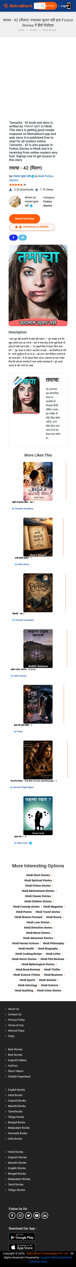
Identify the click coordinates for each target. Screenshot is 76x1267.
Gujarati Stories (17, 1157)
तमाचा (52, 379)
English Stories (17, 1168)
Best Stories (15, 1049)
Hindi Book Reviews (28, 969)
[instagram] (20, 1215)
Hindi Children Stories (38, 901)
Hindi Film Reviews (52, 959)
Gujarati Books (17, 1100)
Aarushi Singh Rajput (23, 787)
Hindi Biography (48, 948)
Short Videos (15, 1071)
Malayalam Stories (19, 1179)
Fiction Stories (47, 203)
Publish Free (46, 6)
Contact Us (14, 1014)
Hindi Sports (27, 980)
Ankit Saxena (20, 676)
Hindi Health (26, 948)
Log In (65, 6)
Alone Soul (22, 843)
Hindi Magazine (53, 906)
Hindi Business (53, 974)
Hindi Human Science (25, 943)
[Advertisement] (38, 77)
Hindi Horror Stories (24, 959)
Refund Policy (16, 1030)
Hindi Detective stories (38, 927)
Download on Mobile (36, 226)
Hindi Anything (24, 990)
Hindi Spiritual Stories (38, 880)
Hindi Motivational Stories (38, 890)
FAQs (11, 1036)
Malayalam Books (19, 1127)
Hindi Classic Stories (38, 896)
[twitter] (28, 1215)
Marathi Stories (17, 1162)
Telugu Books (16, 1116)
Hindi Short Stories (38, 875)
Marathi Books (17, 1106)
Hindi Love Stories (38, 922)
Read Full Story (24, 218)
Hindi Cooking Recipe (28, 953)
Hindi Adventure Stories (38, 938)
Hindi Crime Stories (49, 990)
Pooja (19, 731)
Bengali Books (16, 1122)
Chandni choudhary (24, 508)
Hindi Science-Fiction (26, 974)
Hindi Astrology (27, 985)
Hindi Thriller (52, 969)
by (13, 508)
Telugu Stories (16, 1189)
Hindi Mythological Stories (38, 964)
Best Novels (15, 1054)
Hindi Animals (47, 980)
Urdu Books (15, 1138)
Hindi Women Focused (28, 917)
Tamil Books (15, 1111)
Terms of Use (16, 1025)
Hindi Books (15, 1095)
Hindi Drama (54, 917)
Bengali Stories (17, 1173)
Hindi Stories (15, 1151)
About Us (13, 1008)
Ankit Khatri (23, 564)
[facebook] (12, 1215)
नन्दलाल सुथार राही (22, 176)
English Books (16, 1089)
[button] (42, 6)
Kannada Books (17, 1133)
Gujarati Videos (17, 1060)
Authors (13, 1065)
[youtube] (36, 1215)
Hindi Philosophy (53, 943)
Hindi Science (49, 985)
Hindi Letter (53, 953)
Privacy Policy (16, 1019)
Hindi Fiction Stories (38, 885)
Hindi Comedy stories (26, 906)
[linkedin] (45, 1215)
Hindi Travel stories (48, 911)
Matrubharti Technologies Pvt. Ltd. (48, 1253)
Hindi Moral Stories (38, 932)
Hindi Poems (24, 911)
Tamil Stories (15, 1184)
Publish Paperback (19, 1076)
